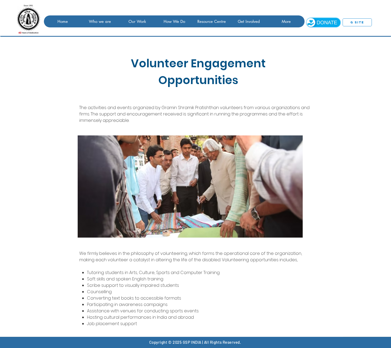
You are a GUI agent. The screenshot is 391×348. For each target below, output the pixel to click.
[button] (99, 21)
